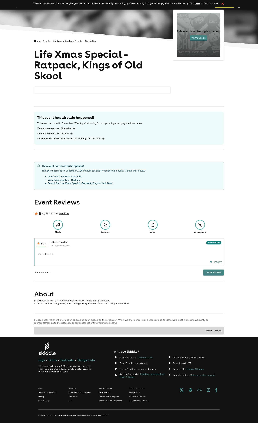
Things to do (86, 360)
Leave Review (213, 272)
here (197, 3)
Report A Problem (213, 330)
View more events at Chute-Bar (54, 128)
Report (218, 262)
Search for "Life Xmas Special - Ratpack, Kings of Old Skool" (80, 183)
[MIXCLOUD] (199, 390)
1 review (64, 213)
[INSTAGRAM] (208, 390)
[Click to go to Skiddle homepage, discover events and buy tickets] (47, 348)
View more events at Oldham (53, 133)
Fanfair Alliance (195, 369)
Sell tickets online (136, 388)
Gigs (41, 360)
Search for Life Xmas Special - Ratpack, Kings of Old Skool (69, 138)
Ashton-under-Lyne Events (67, 41)
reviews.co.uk (145, 357)
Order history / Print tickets (80, 392)
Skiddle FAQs (134, 392)
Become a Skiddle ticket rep (110, 401)
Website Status (105, 388)
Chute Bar (90, 41)
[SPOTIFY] (190, 390)
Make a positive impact (202, 375)
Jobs (70, 401)
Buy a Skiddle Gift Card (138, 401)
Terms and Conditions (47, 392)
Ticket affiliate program (109, 397)
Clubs (53, 360)
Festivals (66, 360)
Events (46, 41)
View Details (198, 38)
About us (72, 388)
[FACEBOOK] (216, 390)
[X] (181, 390)
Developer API (104, 392)
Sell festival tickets (137, 397)
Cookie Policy (43, 401)
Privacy (41, 397)
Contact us (73, 397)
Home (37, 41)
